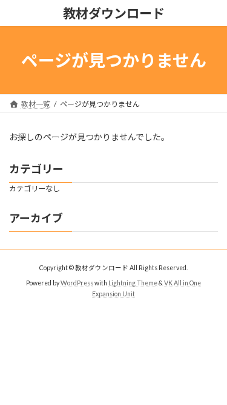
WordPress (77, 282)
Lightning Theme (132, 282)
